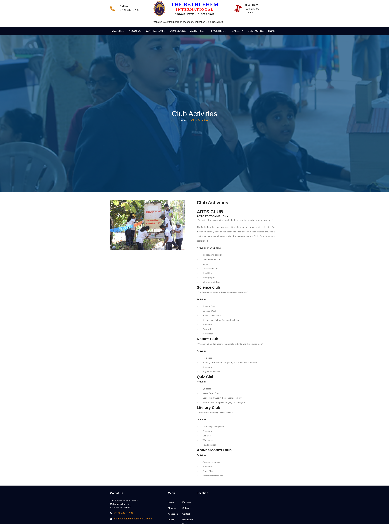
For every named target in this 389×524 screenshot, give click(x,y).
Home (184, 120)
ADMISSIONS (178, 31)
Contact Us (256, 31)
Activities (197, 31)
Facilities (217, 31)
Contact (186, 514)
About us (172, 508)
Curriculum (154, 31)
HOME (271, 31)
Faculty (171, 519)
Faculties (117, 31)
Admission (173, 514)
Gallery (185, 508)
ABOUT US (135, 31)
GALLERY (237, 31)
